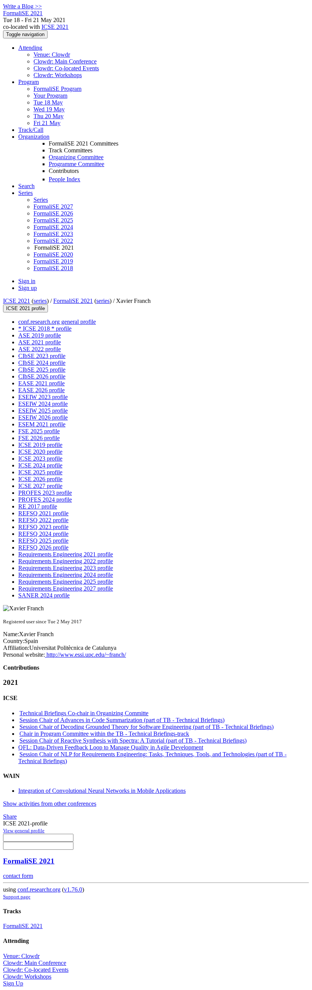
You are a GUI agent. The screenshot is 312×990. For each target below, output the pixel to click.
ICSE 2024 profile (40, 465)
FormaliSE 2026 (53, 213)
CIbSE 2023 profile (41, 356)
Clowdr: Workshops (57, 75)
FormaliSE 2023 (53, 234)
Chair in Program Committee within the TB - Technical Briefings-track (104, 733)
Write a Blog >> (22, 6)
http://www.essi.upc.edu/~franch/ (85, 654)
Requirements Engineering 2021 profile (65, 554)
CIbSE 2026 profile (41, 376)
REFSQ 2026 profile (43, 547)
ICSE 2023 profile (40, 458)
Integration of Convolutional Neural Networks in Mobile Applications (102, 790)
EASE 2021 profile (41, 383)
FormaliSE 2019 (53, 261)
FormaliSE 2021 (73, 301)
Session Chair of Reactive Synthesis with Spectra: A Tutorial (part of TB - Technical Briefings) (133, 740)
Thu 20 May (48, 116)
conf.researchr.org (39, 889)
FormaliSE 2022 (53, 241)
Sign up (27, 288)
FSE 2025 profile (39, 431)
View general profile (24, 830)
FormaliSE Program (57, 89)
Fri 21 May (46, 123)
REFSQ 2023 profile (43, 527)
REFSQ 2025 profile (43, 540)
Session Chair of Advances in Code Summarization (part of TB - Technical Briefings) (121, 720)
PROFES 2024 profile (45, 499)
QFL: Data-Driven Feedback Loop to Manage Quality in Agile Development (110, 747)
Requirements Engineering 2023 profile (65, 568)
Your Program (50, 95)
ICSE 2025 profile (40, 472)
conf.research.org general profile (57, 321)
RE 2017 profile (37, 506)
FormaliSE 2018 (53, 268)
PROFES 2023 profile (45, 492)
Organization (33, 136)
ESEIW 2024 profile (43, 404)
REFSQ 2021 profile (43, 513)
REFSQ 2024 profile (43, 534)
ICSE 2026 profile (40, 479)
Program (28, 82)
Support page (16, 897)
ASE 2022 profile (39, 349)
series (40, 301)
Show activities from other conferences (49, 803)
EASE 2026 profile (41, 390)
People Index (64, 179)
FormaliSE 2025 (53, 220)
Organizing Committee (76, 157)
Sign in (26, 281)
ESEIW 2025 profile (43, 410)
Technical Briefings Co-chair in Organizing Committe (83, 713)
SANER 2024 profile (44, 595)
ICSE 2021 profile (25, 308)
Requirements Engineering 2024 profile (65, 575)
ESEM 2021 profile (41, 424)
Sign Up (13, 983)
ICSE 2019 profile (40, 445)
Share (10, 816)
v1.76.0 (73, 889)
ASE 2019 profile (39, 335)
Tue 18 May (48, 102)
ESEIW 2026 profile (43, 417)
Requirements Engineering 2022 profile (65, 561)
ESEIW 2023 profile (43, 397)
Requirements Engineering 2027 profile (65, 588)
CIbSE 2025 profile (41, 369)
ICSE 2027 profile (40, 486)
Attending (30, 47)
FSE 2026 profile (39, 438)
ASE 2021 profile (39, 342)
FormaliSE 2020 (53, 254)
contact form (18, 876)
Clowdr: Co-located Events (66, 68)
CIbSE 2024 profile (41, 363)
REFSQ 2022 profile (43, 520)
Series (40, 199)
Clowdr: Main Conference (65, 61)
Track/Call (30, 130)
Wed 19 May (49, 109)
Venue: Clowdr (51, 54)
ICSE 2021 (54, 27)
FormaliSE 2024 (53, 227)
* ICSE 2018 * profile (45, 328)
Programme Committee (76, 164)
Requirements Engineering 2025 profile (65, 581)
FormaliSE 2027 (53, 206)
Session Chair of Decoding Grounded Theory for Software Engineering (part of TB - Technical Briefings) (146, 727)
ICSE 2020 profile (40, 451)
